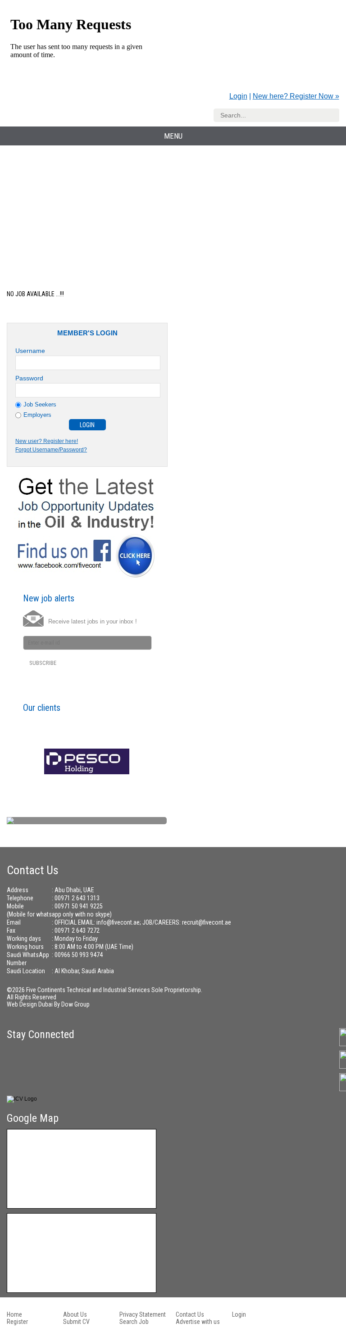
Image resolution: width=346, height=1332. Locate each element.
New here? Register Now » (296, 96)
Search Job (134, 1321)
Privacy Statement (142, 1314)
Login (238, 96)
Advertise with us (198, 1321)
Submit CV (76, 1321)
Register (17, 1321)
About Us (75, 1314)
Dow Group (75, 1004)
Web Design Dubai (30, 1004)
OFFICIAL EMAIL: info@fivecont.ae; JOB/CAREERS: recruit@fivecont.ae (143, 922)
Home (14, 1314)
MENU (173, 135)
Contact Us (190, 1314)
